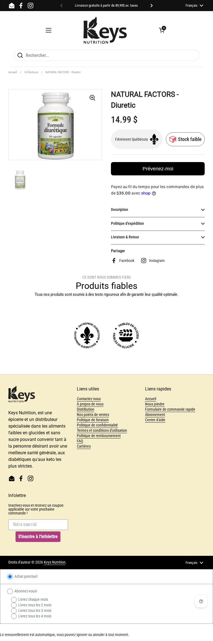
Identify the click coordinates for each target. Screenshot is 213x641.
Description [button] (119, 209)
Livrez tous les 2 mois (34, 605)
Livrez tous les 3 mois (34, 610)
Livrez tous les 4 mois (34, 616)
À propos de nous (90, 404)
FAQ (80, 441)
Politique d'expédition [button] (127, 223)
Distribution (85, 409)
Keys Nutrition (54, 562)
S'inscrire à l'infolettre (38, 536)
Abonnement (155, 414)
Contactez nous (89, 399)
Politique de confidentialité (97, 425)
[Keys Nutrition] (105, 30)
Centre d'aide (155, 420)
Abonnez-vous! (25, 591)
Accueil (12, 72)
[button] (161, 30)
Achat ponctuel (25, 576)
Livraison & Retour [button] (125, 237)
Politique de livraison (93, 420)
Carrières (84, 446)
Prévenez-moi (158, 168)
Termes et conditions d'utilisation (102, 430)
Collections (31, 72)
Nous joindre (154, 404)
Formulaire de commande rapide (170, 409)
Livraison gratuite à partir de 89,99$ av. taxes (106, 5)
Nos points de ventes (93, 414)
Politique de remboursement (99, 435)
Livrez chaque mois (32, 599)
